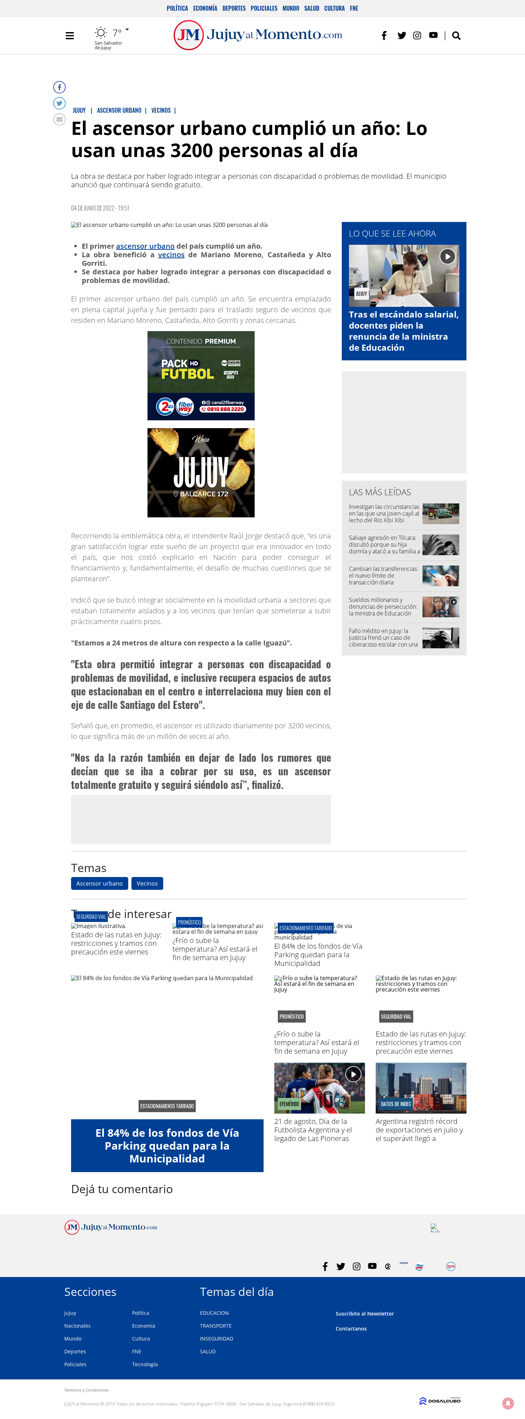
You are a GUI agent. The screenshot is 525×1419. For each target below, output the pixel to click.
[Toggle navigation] (69, 36)
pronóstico (189, 922)
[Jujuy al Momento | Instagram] (417, 35)
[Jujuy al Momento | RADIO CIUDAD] (450, 1266)
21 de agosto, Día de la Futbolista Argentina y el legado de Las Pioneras (313, 1129)
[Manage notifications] (508, 1403)
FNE (354, 8)
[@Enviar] (59, 119)
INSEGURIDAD (216, 1338)
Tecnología (145, 1364)
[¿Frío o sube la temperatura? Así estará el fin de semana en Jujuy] (217, 932)
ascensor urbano (145, 246)
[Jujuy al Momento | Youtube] (433, 35)
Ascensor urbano (99, 883)
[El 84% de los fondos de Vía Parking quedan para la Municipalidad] (319, 937)
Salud (311, 8)
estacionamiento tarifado (306, 928)
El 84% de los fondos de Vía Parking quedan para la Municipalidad (318, 954)
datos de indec (396, 1103)
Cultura (334, 8)
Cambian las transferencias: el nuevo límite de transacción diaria (383, 575)
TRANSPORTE (216, 1325)
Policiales (264, 8)
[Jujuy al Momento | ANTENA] (403, 1266)
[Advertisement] (201, 819)
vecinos (171, 254)
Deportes (234, 8)
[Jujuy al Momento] (111, 1233)
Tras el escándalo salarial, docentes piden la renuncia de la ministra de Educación (404, 331)
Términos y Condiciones (86, 1390)
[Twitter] (59, 103)
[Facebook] (59, 87)
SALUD (208, 1351)
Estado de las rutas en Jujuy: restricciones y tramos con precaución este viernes (116, 943)
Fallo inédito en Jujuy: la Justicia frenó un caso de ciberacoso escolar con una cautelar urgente (383, 641)
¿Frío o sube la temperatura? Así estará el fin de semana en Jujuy (215, 949)
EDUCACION (214, 1312)
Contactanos (351, 1328)
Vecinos (147, 883)
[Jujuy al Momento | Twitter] (402, 35)
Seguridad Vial (91, 916)
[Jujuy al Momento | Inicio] (452, 1290)
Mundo (290, 8)
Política (177, 8)
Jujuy (70, 1312)
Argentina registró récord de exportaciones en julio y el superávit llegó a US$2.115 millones (419, 1134)
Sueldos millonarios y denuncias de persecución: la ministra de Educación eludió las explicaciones (383, 610)
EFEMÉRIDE (289, 1103)
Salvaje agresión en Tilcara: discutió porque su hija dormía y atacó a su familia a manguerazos (384, 548)
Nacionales (77, 1325)
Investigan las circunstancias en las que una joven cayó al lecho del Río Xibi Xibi (384, 513)
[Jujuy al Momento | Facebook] (386, 35)
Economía (205, 8)
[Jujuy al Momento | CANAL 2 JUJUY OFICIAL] (388, 1266)
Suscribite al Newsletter (365, 1313)
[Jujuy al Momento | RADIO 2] (435, 1227)
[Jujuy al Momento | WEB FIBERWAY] (419, 1266)
